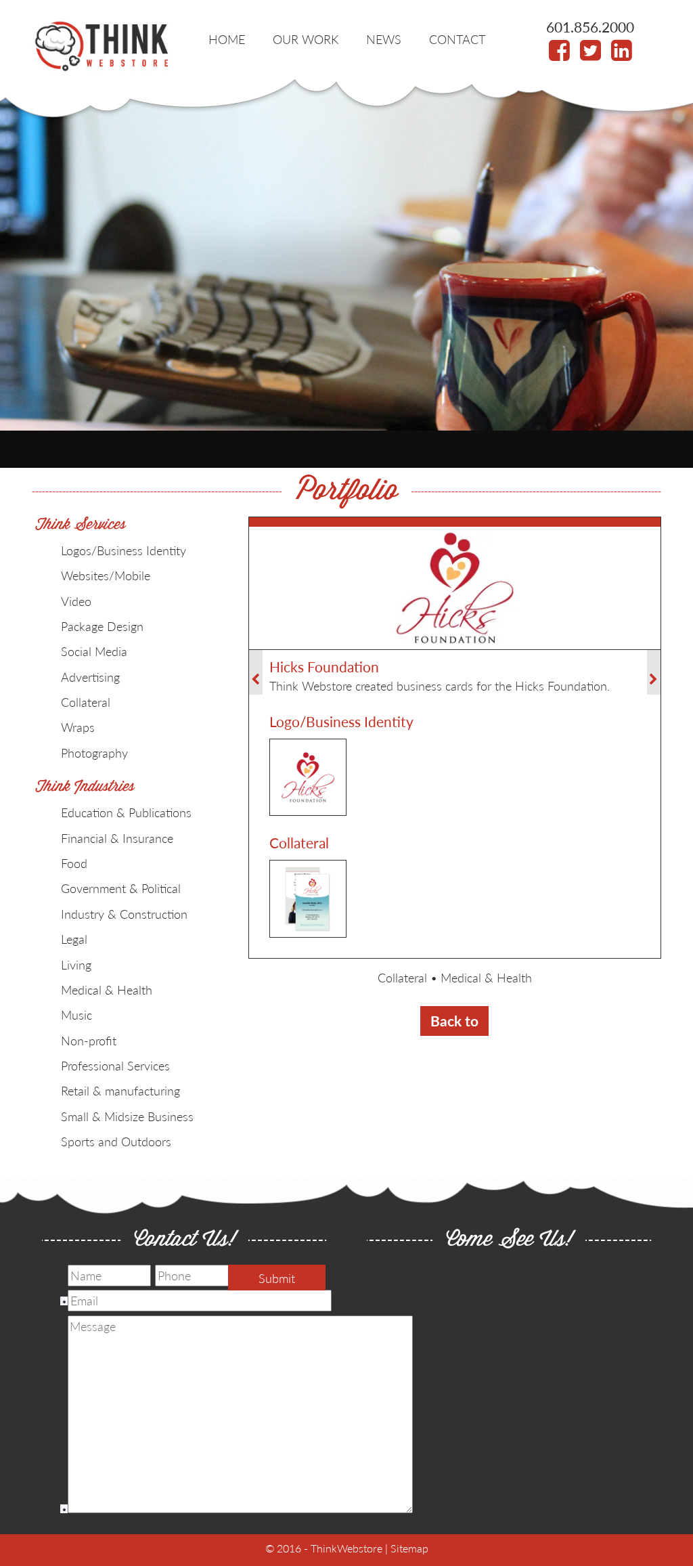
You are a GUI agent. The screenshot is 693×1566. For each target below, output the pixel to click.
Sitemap (409, 1548)
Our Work (305, 38)
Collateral (402, 977)
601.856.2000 (590, 27)
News (383, 38)
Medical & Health (486, 977)
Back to (454, 1020)
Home (226, 38)
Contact (457, 38)
